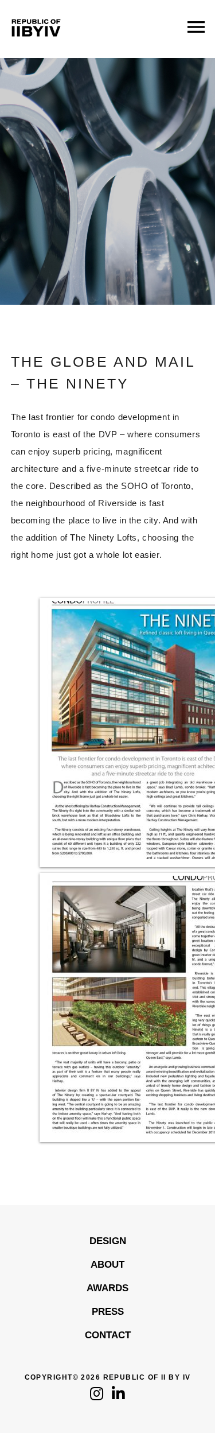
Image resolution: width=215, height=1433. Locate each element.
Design (107, 1241)
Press (108, 1311)
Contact (108, 1335)
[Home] (36, 46)
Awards (107, 1288)
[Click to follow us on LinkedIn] (118, 1396)
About (107, 1264)
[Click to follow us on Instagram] (96, 1396)
